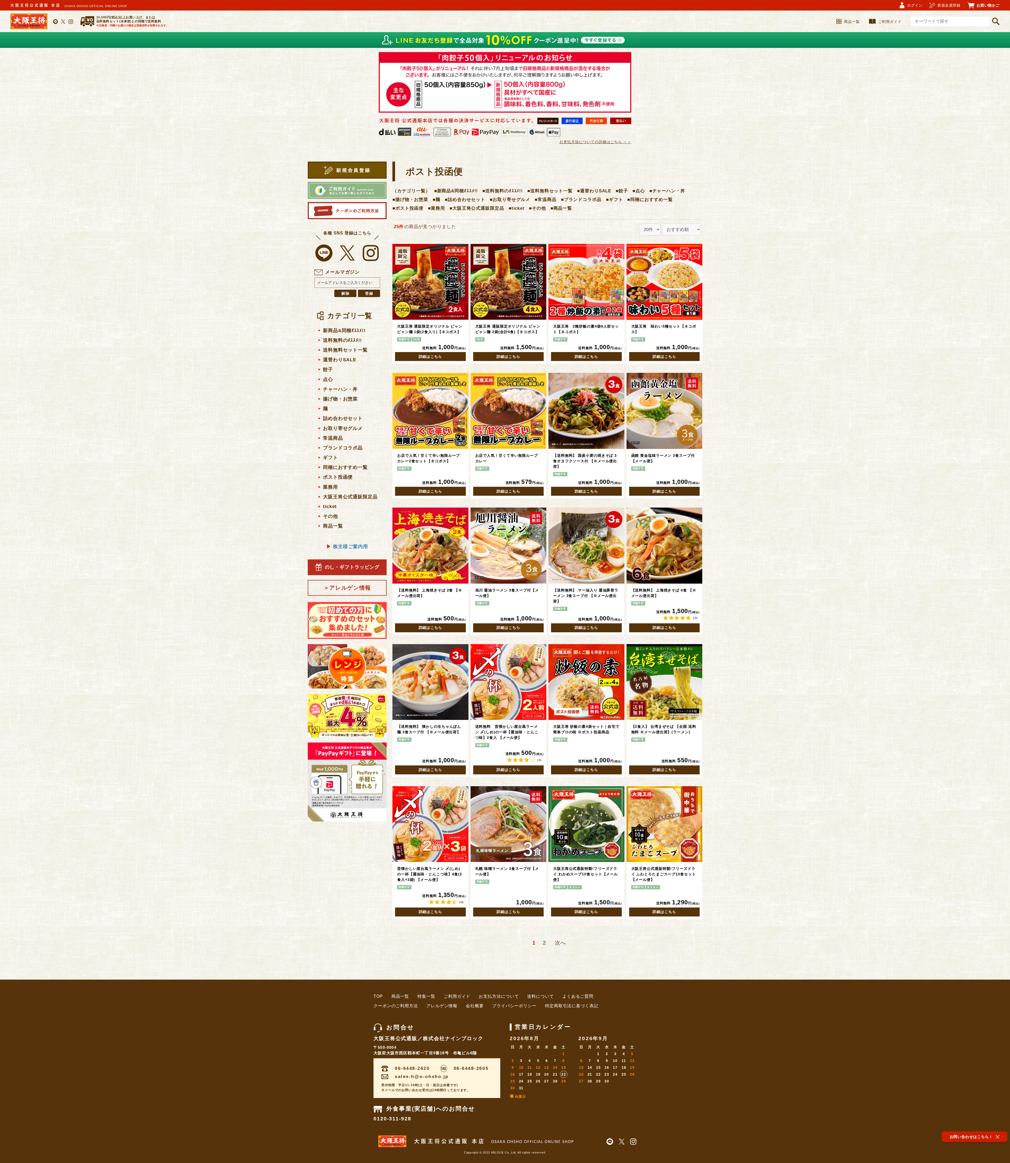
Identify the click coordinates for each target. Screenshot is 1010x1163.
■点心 (639, 190)
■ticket (516, 208)
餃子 (328, 369)
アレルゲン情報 (441, 1006)
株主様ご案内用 (347, 546)
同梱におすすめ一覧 (345, 467)
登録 (369, 293)
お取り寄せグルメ (343, 428)
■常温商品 (546, 199)
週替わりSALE (339, 359)
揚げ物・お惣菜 (340, 399)
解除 (345, 293)
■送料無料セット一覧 (550, 190)
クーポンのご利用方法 (395, 1006)
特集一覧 (426, 996)
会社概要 (475, 1006)
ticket (330, 506)
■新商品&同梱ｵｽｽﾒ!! (456, 190)
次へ (560, 943)
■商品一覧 (561, 208)
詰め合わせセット (343, 418)
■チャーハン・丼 (667, 190)
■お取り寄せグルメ (510, 199)
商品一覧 (852, 21)
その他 (330, 516)
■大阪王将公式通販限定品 (477, 208)
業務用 (330, 487)
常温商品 (333, 438)
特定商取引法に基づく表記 (571, 1006)
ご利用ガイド (890, 21)
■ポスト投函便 (407, 208)
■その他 (537, 208)
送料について (540, 996)
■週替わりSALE (594, 190)
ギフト (330, 457)
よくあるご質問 (577, 996)
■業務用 (436, 208)
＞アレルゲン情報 (347, 588)
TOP (378, 996)
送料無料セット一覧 (345, 350)
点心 (328, 379)
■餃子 (622, 190)
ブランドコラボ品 (343, 447)
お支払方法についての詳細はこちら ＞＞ (595, 142)
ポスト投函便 (338, 477)
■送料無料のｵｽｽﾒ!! (502, 190)
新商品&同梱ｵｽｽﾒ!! (344, 330)
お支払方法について (499, 996)
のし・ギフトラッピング (352, 567)
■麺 (436, 199)
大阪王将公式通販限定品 (350, 496)
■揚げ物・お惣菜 (410, 199)
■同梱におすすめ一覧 (650, 199)
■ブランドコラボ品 (581, 199)
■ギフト (614, 199)
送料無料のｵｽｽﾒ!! (342, 340)
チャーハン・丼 (340, 389)
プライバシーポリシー (514, 1006)
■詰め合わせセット (465, 199)
